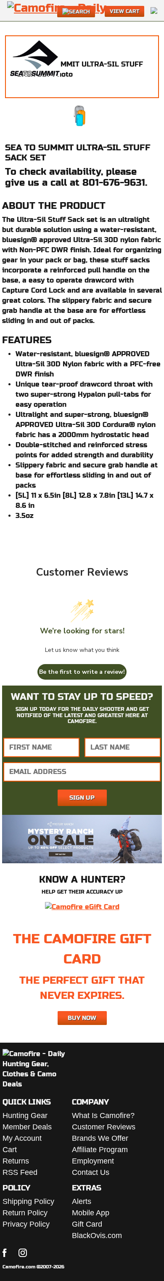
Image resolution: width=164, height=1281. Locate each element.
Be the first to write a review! (82, 672)
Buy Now (82, 1017)
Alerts (81, 1201)
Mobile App (90, 1213)
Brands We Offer (100, 1138)
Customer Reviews (103, 1127)
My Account (22, 1138)
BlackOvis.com (97, 1235)
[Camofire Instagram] (23, 1253)
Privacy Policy (26, 1224)
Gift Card (87, 1224)
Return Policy (25, 1213)
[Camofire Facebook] (5, 1253)
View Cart (124, 11)
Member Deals (27, 1127)
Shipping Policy (28, 1201)
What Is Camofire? (103, 1115)
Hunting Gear (25, 1115)
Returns (16, 1161)
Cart (10, 1149)
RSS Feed (20, 1172)
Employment (93, 1161)
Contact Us (90, 1172)
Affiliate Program (100, 1149)
